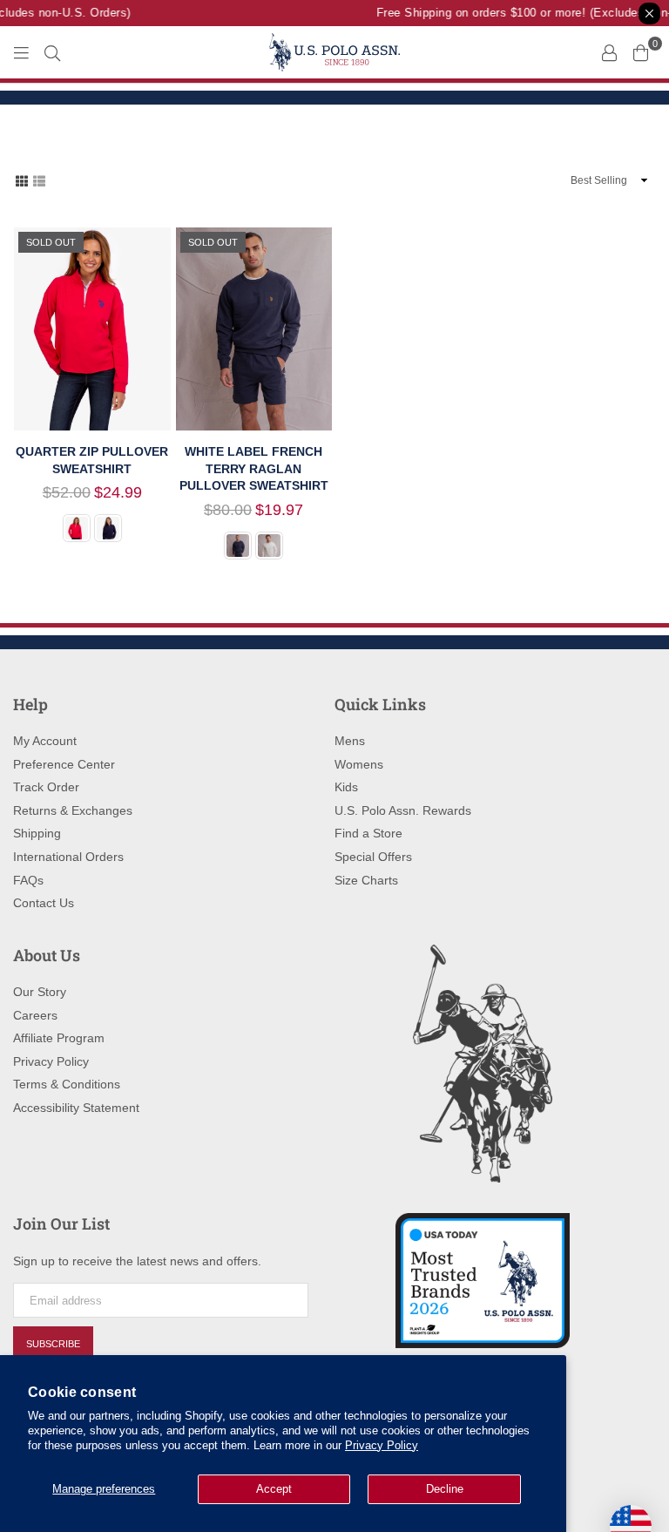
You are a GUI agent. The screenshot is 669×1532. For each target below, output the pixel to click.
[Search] (52, 52)
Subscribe (53, 1344)
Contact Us (43, 903)
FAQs (28, 880)
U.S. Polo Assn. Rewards (402, 810)
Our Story (39, 992)
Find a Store (368, 833)
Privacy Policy (381, 1445)
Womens (358, 764)
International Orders (68, 857)
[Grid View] (21, 179)
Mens (349, 741)
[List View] (39, 179)
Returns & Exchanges (72, 810)
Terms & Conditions (66, 1084)
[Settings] (609, 52)
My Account (45, 741)
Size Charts (366, 880)
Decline (444, 1488)
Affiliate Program (59, 1038)
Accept (274, 1488)
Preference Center (64, 764)
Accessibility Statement (76, 1108)
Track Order (46, 787)
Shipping (37, 833)
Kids (346, 787)
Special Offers (373, 857)
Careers (35, 1015)
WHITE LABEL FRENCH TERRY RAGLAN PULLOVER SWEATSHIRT (253, 468)
